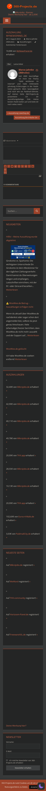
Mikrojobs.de (23, 386)
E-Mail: (9, 751)
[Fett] (5, 166)
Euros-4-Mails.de (26, 516)
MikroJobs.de (23, 404)
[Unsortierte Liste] (22, 166)
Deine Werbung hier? (16, 725)
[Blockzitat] (25, 166)
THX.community (17, 598)
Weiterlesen (12, 289)
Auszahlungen (25, 42)
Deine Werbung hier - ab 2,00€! (23, 14)
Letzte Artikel (18, 64)
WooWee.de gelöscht (16, 348)
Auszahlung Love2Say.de (19, 113)
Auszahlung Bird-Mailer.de (26, 118)
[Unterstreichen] (12, 166)
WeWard (14, 581)
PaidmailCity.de (23, 533)
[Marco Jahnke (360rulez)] (12, 78)
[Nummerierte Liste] (19, 166)
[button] (41, 786)
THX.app (21, 455)
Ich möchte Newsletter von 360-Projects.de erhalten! (20, 761)
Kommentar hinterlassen (16, 45)
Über (9, 64)
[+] (5, 172)
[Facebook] (36, 70)
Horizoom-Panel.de (19, 614)
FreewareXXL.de (18, 634)
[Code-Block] (29, 166)
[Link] (32, 166)
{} (5, 169)
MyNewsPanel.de (24, 51)
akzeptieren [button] (35, 787)
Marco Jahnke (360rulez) (26, 71)
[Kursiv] (8, 166)
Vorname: (10, 742)
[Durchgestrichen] (15, 166)
